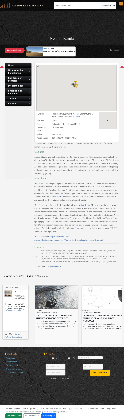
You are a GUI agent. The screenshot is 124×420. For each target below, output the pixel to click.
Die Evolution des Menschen (27, 5)
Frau (73, 358)
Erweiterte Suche (108, 6)
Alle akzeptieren (14, 416)
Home (11, 65)
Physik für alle (12, 365)
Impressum (10, 358)
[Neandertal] (2, 67)
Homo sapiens (80, 228)
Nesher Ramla (56, 196)
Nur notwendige (32, 416)
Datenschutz (11, 361)
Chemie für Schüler (14, 372)
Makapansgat (9, 311)
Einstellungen (49, 416)
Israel (78, 117)
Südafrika (19, 311)
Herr (57, 358)
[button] (113, 50)
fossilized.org (55, 266)
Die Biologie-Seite (14, 369)
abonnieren (100, 372)
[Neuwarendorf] (122, 67)
